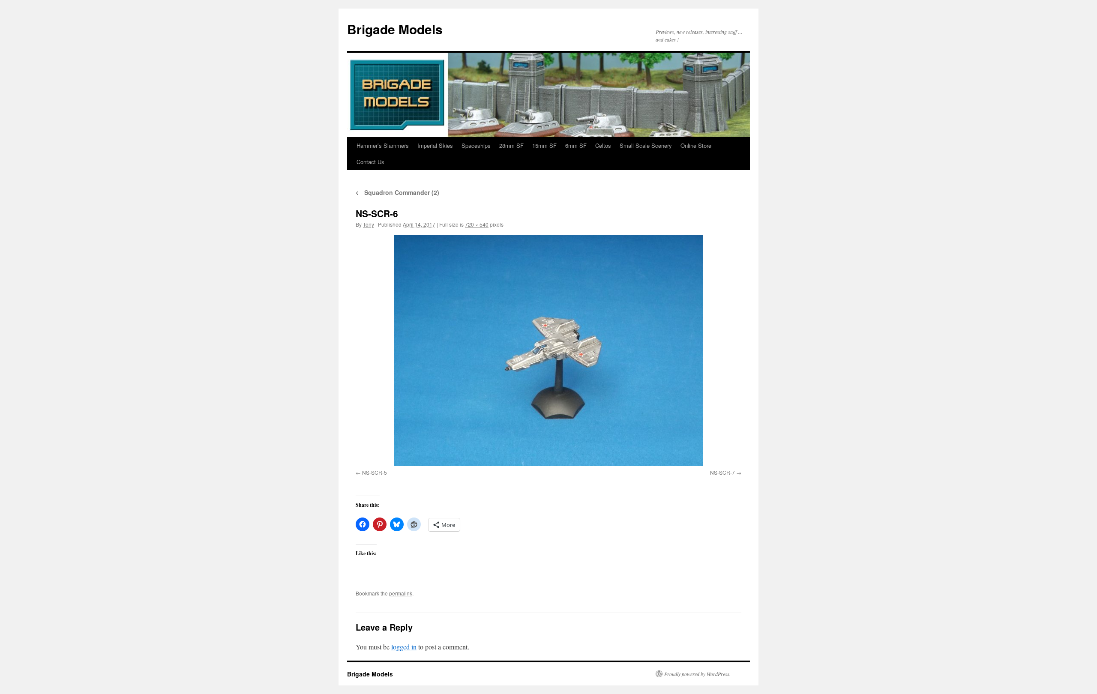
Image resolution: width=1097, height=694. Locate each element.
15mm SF (544, 145)
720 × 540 (477, 224)
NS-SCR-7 (722, 472)
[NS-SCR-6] (548, 350)
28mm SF (511, 145)
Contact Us (370, 162)
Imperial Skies (435, 145)
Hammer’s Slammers (383, 145)
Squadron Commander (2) (397, 192)
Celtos (603, 145)
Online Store (695, 145)
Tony (368, 224)
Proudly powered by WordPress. (697, 673)
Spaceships (476, 145)
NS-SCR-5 (374, 472)
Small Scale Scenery (646, 145)
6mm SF (576, 145)
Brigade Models (395, 29)
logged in (404, 646)
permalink (400, 593)
